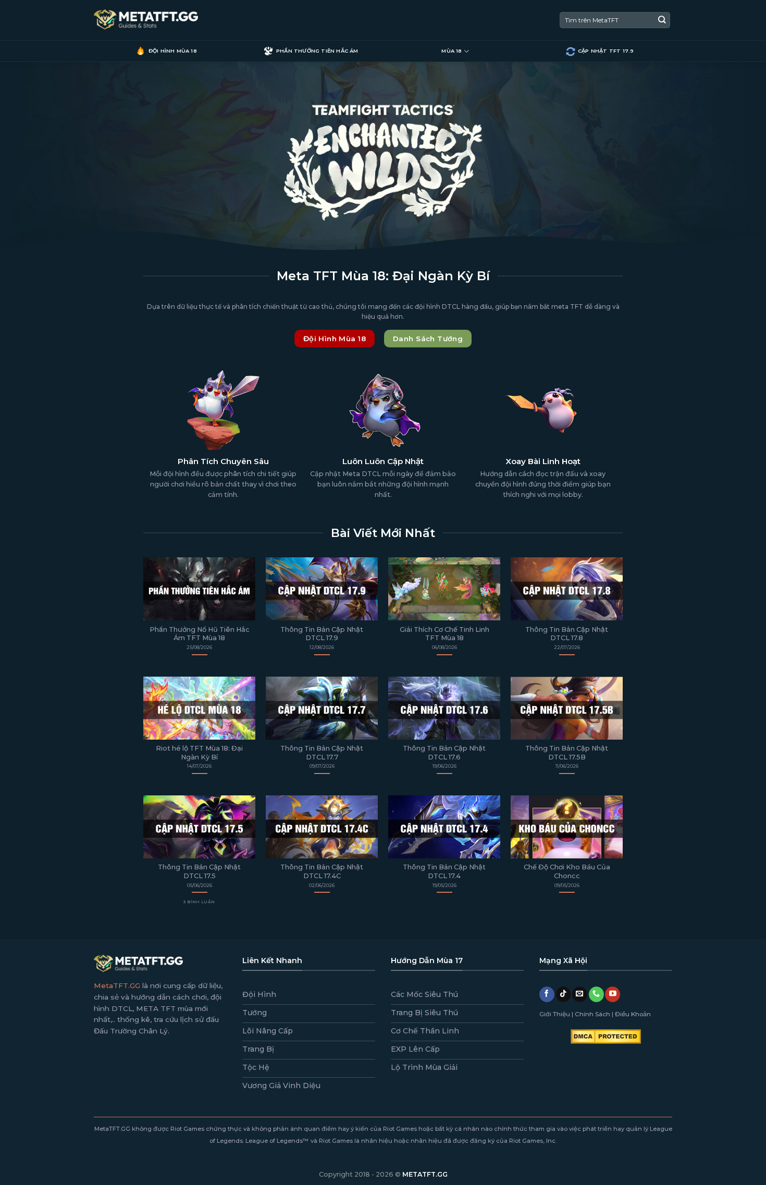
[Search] (662, 20)
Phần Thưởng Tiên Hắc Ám (317, 51)
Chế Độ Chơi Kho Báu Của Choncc (567, 871)
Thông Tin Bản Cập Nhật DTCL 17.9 (321, 634)
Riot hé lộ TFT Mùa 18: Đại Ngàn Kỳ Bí (199, 752)
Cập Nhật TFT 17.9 (606, 51)
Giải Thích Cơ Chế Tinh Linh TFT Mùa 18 (444, 634)
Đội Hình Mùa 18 (173, 51)
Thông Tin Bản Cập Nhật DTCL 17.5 (199, 871)
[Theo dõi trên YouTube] (612, 994)
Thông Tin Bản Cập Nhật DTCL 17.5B (566, 752)
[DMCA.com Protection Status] (606, 1036)
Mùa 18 (451, 51)
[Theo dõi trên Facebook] (546, 994)
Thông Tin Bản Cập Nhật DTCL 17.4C (321, 871)
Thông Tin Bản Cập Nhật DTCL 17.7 (321, 752)
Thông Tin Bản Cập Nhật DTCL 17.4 (444, 871)
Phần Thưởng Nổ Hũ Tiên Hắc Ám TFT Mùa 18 (200, 634)
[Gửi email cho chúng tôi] (579, 994)
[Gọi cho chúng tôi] (596, 994)
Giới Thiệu (554, 1014)
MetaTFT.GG (117, 985)
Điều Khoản (633, 1014)
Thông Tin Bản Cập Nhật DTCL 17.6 (444, 752)
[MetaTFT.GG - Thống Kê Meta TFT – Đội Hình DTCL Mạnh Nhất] (146, 20)
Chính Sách (592, 1014)
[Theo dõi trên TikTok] (563, 994)
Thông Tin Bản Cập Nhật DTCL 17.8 (566, 634)
